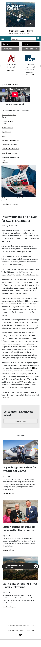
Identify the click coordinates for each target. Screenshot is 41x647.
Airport (4, 136)
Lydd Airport (6, 132)
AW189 (21, 382)
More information (10, 567)
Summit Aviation (7, 121)
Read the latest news (11, 85)
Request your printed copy (9, 204)
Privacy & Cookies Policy (27, 630)
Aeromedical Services (9, 145)
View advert (15, 75)
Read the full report (9, 493)
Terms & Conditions (12, 630)
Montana (5, 162)
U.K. (3, 160)
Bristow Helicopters (9, 115)
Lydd (18, 251)
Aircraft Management (9, 153)
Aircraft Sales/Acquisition (10, 149)
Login (25, 44)
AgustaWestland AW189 (10, 140)
